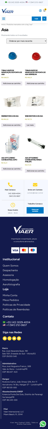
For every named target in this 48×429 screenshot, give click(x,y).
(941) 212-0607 (14, 196)
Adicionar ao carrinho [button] (11, 83)
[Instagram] (9, 338)
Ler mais (30, 125)
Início (3, 24)
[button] (3, 18)
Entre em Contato (35, 190)
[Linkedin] (19, 338)
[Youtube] (14, 338)
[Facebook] (5, 338)
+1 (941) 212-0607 (16, 325)
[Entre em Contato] (35, 184)
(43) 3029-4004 (14, 193)
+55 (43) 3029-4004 (18, 322)
